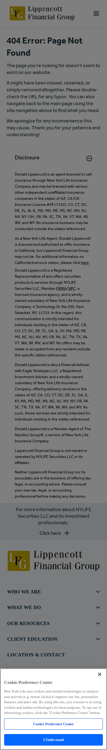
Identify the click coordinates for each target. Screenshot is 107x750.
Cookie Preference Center (53, 724)
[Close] (100, 674)
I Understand (53, 740)
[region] (53, 709)
